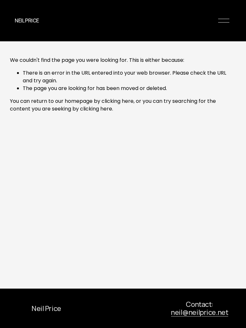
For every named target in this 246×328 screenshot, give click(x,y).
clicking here (118, 101)
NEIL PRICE (27, 20)
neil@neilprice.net (199, 312)
